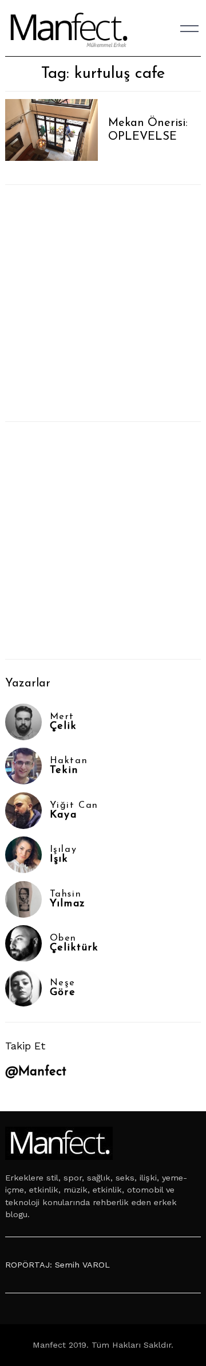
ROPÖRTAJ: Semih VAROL (57, 1264)
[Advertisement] (103, 303)
